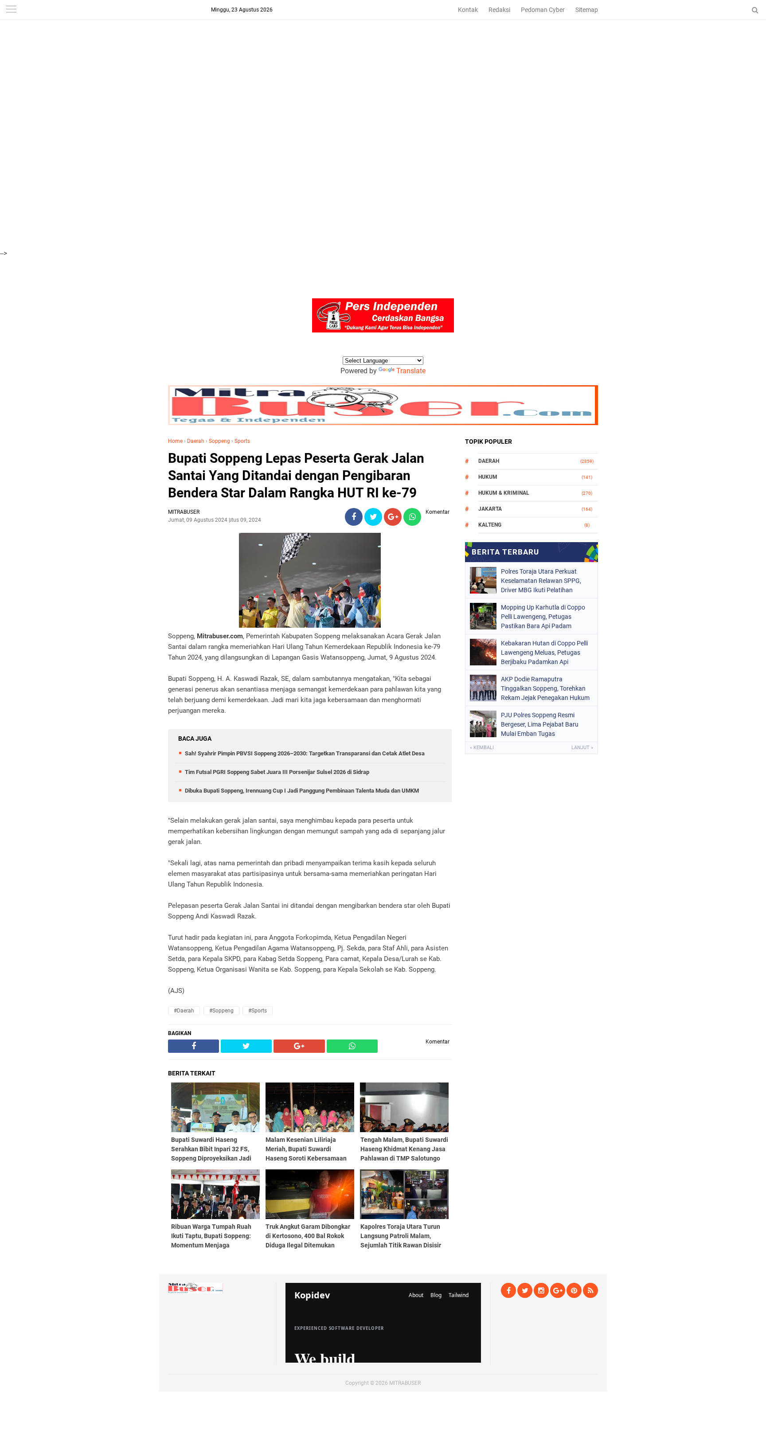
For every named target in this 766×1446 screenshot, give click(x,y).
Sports (242, 441)
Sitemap (586, 9)
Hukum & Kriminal (503, 493)
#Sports (257, 1011)
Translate (411, 371)
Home (175, 441)
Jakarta (490, 509)
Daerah (195, 441)
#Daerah (184, 1011)
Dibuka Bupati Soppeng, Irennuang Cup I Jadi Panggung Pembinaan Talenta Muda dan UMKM (302, 790)
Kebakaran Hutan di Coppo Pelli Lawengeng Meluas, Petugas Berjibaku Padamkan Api (544, 652)
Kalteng (489, 525)
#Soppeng (221, 1011)
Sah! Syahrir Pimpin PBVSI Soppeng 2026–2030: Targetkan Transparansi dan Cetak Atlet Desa (305, 753)
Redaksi (499, 9)
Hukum (487, 477)
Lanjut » (582, 747)
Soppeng (219, 441)
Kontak (468, 9)
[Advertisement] (266, 62)
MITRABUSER (405, 1383)
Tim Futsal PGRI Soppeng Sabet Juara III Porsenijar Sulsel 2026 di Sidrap (277, 772)
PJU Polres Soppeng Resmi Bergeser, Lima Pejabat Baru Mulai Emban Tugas (539, 724)
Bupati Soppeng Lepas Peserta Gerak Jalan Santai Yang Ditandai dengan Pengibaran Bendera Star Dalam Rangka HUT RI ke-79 (296, 475)
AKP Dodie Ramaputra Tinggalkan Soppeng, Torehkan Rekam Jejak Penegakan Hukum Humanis (545, 688)
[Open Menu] (11, 10)
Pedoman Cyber (543, 9)
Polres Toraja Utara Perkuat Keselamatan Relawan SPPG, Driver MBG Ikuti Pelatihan (541, 581)
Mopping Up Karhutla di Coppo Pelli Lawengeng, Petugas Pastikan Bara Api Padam (543, 616)
